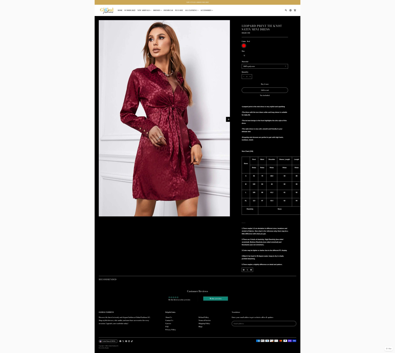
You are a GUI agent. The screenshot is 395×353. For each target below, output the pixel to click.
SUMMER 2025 (129, 10)
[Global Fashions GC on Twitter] (123, 341)
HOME (120, 10)
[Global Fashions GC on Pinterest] (126, 341)
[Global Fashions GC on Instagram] (129, 341)
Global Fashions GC (113, 346)
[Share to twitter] (247, 270)
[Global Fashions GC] (107, 10)
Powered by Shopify (104, 348)
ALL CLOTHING (191, 10)
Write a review (216, 298)
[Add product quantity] (250, 76)
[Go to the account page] (290, 10)
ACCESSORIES (205, 10)
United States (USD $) (108, 341)
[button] (228, 119)
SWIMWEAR (168, 10)
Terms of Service (205, 320)
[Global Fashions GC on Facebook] (120, 341)
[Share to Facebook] (251, 270)
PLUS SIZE (179, 10)
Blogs (201, 326)
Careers (168, 323)
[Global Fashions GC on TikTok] (132, 341)
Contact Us (169, 320)
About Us (168, 317)
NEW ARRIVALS (143, 10)
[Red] (244, 46)
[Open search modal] (286, 10)
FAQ (166, 326)
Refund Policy (204, 317)
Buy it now (265, 84)
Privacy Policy (170, 329)
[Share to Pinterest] (244, 270)
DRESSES (156, 10)
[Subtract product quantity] (244, 76)
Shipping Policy (204, 323)
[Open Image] (164, 118)
